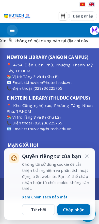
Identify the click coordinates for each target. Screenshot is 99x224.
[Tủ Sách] (63, 16)
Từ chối (38, 210)
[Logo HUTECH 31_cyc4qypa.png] (17, 16)
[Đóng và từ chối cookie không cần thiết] (86, 156)
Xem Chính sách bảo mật (45, 196)
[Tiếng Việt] (82, 4)
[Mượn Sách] (94, 30)
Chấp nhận (74, 210)
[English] (91, 4)
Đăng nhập (83, 15)
